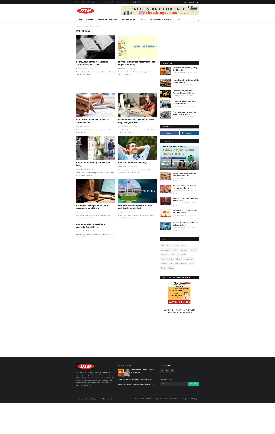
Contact (134, 399)
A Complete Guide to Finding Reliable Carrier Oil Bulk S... (186, 81)
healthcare (193, 250)
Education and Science (87, 26)
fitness (163, 268)
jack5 (77, 126)
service (173, 254)
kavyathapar (176, 85)
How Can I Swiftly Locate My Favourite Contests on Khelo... (183, 92)
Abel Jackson (121, 68)
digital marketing (180, 263)
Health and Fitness (167, 259)
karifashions (79, 169)
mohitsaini (79, 231)
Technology (182, 254)
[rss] (172, 371)
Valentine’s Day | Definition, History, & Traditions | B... (186, 69)
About (166, 399)
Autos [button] (143, 20)
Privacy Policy (158, 399)
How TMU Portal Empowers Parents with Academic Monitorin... (135, 207)
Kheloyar (171, 268)
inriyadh (183, 245)
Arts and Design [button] (129, 20)
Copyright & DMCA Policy (189, 399)
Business (184, 250)
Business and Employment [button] (161, 20)
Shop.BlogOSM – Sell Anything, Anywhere (88, 2)
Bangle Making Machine (108, 20)
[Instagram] (167, 371)
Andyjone (79, 68)
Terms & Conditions (145, 399)
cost (162, 245)
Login (185, 2)
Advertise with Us (108, 2)
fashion (175, 250)
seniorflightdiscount (178, 106)
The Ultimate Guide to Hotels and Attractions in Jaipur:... (184, 187)
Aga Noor (79, 212)
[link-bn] (160, 10)
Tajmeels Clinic (165, 250)
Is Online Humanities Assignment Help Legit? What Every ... (136, 63)
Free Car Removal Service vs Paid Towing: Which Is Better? (184, 113)
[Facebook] (162, 371)
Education (179, 259)
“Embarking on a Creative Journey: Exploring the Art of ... (135, 379)
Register (191, 2)
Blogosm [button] (90, 20)
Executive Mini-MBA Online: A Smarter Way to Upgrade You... (136, 121)
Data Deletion (174, 399)
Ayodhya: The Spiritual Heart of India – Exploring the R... (185, 199)
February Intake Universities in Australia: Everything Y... (90, 225)
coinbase (164, 263)
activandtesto (122, 166)
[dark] (197, 2)
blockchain (164, 254)
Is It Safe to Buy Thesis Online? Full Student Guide (93, 121)
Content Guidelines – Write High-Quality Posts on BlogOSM (132, 2)
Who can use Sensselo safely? (132, 162)
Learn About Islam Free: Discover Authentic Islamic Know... (92, 63)
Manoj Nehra (122, 212)
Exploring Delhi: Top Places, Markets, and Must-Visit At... (185, 224)
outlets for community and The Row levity (93, 164)
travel (176, 245)
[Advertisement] (116, 83)
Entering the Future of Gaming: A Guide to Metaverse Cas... (136, 384)
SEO (171, 263)
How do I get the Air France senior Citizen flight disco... (184, 102)
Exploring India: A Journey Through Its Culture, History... (185, 212)
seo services (189, 259)
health (169, 245)
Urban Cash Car (177, 117)
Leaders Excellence (123, 126)
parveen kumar (177, 95)
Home (80, 20)
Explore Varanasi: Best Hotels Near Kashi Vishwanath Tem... (185, 175)
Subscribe (193, 384)
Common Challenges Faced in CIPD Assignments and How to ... (93, 207)
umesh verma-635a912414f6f (181, 72)
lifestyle (191, 263)
